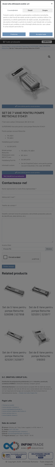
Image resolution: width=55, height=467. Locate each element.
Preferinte (14, 34)
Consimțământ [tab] (12, 10)
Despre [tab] (45, 10)
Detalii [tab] (30, 10)
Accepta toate (41, 34)
